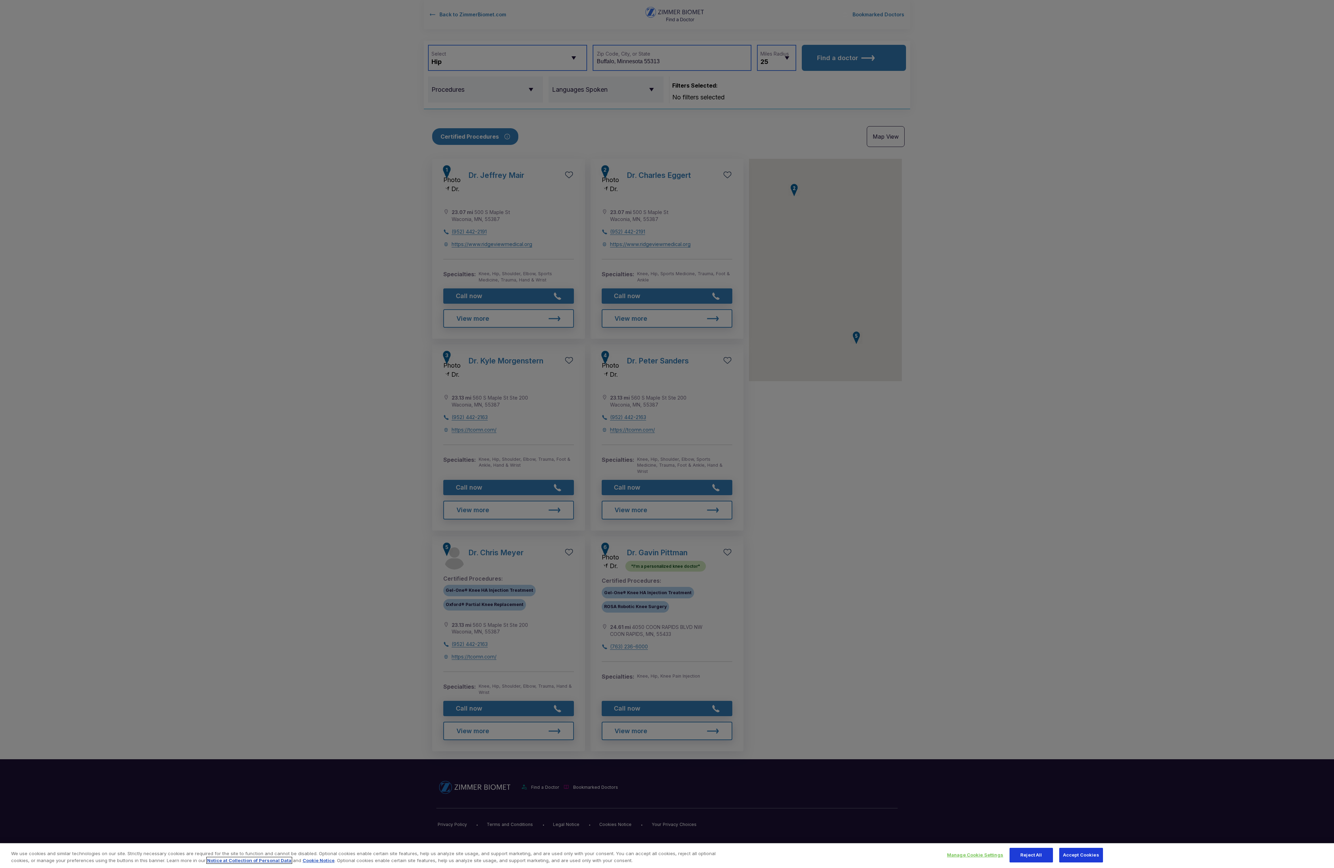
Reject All (1031, 855)
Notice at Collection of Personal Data (249, 860)
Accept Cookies (1081, 855)
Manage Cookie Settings (975, 855)
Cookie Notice (319, 860)
